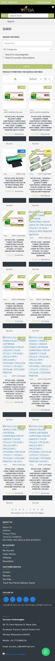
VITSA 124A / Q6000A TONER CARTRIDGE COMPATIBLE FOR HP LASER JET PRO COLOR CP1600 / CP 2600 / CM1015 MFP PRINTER (14, 245)
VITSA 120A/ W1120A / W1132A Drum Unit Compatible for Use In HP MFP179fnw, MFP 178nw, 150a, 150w (14, 182)
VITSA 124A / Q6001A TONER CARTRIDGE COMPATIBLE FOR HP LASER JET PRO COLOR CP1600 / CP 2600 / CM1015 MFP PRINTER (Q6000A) (40, 249)
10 (42, 509)
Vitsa (5, 110)
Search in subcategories (16, 54)
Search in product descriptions (20, 57)
